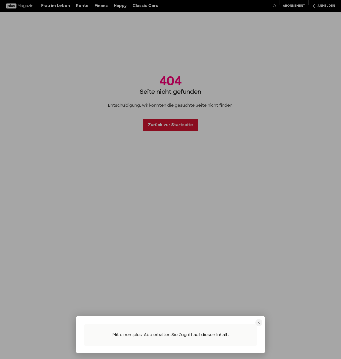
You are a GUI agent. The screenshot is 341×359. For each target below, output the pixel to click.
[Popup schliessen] (170, 179)
